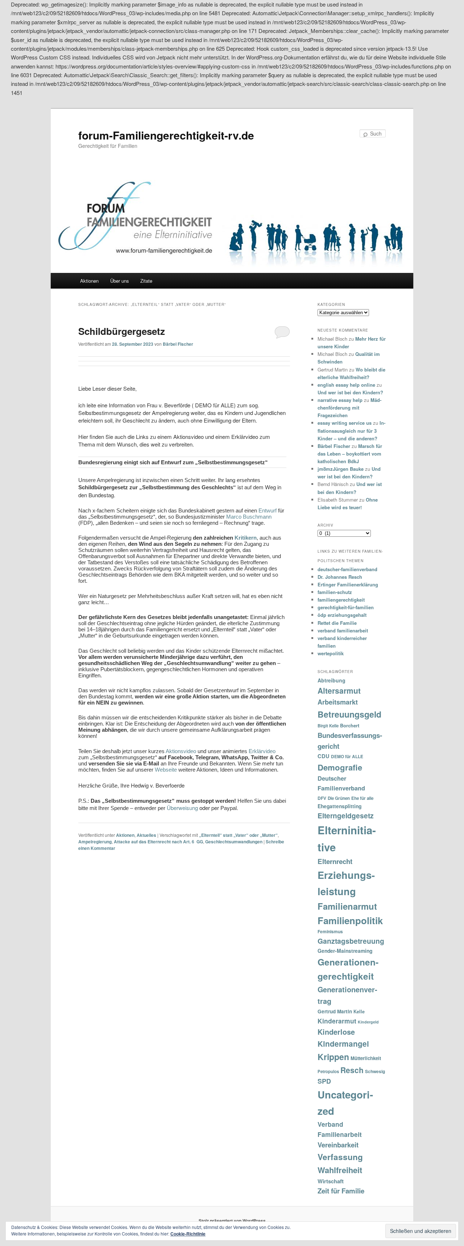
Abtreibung (331, 680)
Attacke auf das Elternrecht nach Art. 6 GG (158, 841)
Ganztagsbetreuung (351, 941)
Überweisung (182, 807)
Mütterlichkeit (366, 1058)
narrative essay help (340, 399)
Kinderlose (336, 1032)
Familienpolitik (350, 920)
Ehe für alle (362, 798)
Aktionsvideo (181, 751)
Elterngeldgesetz (346, 815)
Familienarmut (347, 906)
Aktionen (89, 280)
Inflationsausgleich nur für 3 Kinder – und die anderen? (351, 430)
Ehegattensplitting (339, 806)
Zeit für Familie (341, 1191)
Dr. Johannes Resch (340, 576)
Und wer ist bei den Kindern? (350, 392)
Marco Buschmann (249, 517)
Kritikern (246, 538)
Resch (352, 1069)
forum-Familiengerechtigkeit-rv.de (166, 135)
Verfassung (340, 1157)
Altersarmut (339, 690)
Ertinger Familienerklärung (348, 584)
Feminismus (330, 931)
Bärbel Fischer (178, 344)
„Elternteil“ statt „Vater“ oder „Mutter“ (238, 835)
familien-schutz (335, 592)
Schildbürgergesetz (121, 331)
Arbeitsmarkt (338, 702)
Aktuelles (146, 835)
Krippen (333, 1057)
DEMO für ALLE (347, 756)
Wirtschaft (331, 1181)
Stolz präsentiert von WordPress (232, 1220)
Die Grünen (339, 798)
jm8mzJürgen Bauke (341, 468)
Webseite (166, 770)
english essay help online (346, 384)
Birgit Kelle (328, 725)
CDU (324, 756)
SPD (324, 1081)
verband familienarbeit (343, 630)
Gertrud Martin (335, 1011)
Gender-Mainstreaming (345, 950)
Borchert (349, 725)
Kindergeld (368, 1022)
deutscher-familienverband (347, 569)
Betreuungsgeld (349, 714)
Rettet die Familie (337, 622)
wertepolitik (331, 653)
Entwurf (267, 510)
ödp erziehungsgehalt (342, 614)
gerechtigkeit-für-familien (346, 607)
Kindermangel (343, 1043)
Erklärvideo (262, 751)
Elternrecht (335, 861)
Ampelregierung (95, 841)
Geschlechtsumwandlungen (233, 841)
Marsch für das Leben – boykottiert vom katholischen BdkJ (350, 454)
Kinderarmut (337, 1020)
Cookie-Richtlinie (188, 1233)
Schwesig (375, 1071)
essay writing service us (345, 422)
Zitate (146, 280)
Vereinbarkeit (338, 1145)
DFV (322, 798)
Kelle (359, 1011)
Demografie (340, 767)
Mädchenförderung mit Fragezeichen (349, 407)
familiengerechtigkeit (341, 599)
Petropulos (328, 1071)
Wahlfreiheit (340, 1170)
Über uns (119, 280)
